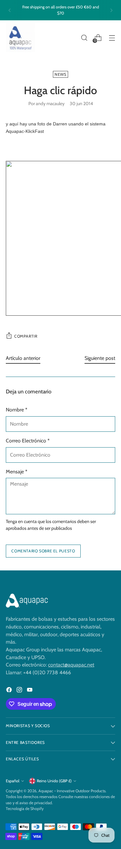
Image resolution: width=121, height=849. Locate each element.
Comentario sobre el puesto (43, 550)
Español (12, 780)
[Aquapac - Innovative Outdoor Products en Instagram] (20, 690)
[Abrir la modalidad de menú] (111, 37)
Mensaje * (16, 472)
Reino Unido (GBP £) (54, 780)
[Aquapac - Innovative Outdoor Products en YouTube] (30, 690)
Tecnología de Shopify (25, 808)
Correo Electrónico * (28, 441)
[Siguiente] (111, 10)
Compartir (25, 336)
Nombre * (16, 410)
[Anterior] (10, 10)
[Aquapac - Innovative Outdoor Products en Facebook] (10, 690)
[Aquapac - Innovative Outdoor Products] (20, 37)
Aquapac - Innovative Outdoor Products (72, 790)
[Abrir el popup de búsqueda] (84, 37)
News (60, 74)
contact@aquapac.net (71, 665)
